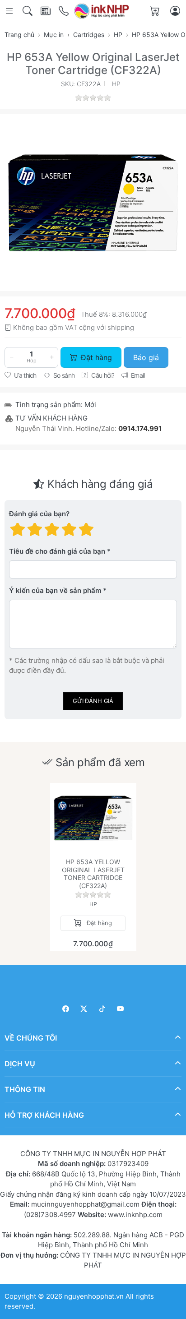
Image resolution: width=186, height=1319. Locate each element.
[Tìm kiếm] (28, 11)
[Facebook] (65, 1009)
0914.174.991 (140, 428)
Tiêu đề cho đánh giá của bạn (57, 551)
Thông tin (25, 1089)
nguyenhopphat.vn (94, 1296)
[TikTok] (102, 1009)
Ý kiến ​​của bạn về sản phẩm (55, 591)
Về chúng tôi (31, 1037)
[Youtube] (121, 1009)
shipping (120, 327)
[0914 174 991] (64, 11)
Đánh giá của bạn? (39, 514)
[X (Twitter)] (84, 1009)
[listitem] (93, 202)
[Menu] (10, 11)
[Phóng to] (93, 202)
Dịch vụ (20, 1063)
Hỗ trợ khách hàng (44, 1115)
